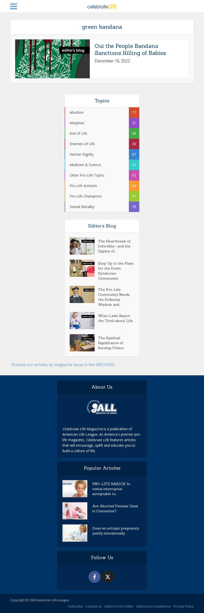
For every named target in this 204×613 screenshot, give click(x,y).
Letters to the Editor (119, 606)
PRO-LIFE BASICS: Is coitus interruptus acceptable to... (111, 489)
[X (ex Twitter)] (108, 577)
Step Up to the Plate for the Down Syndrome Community (116, 271)
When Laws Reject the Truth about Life (115, 318)
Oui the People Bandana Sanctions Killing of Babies (130, 49)
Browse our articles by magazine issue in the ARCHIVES (62, 364)
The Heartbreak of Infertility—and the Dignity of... (114, 246)
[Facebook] (95, 577)
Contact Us (94, 606)
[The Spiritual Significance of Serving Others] (84, 342)
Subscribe (75, 606)
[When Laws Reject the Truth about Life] (84, 320)
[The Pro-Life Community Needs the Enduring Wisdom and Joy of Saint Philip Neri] (84, 294)
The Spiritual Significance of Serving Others (111, 343)
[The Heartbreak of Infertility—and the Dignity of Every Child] (84, 246)
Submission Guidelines (153, 606)
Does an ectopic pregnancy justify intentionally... (115, 530)
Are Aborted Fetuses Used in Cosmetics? (115, 508)
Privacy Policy (183, 606)
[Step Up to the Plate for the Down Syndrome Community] (84, 268)
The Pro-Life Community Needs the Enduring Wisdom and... (114, 297)
